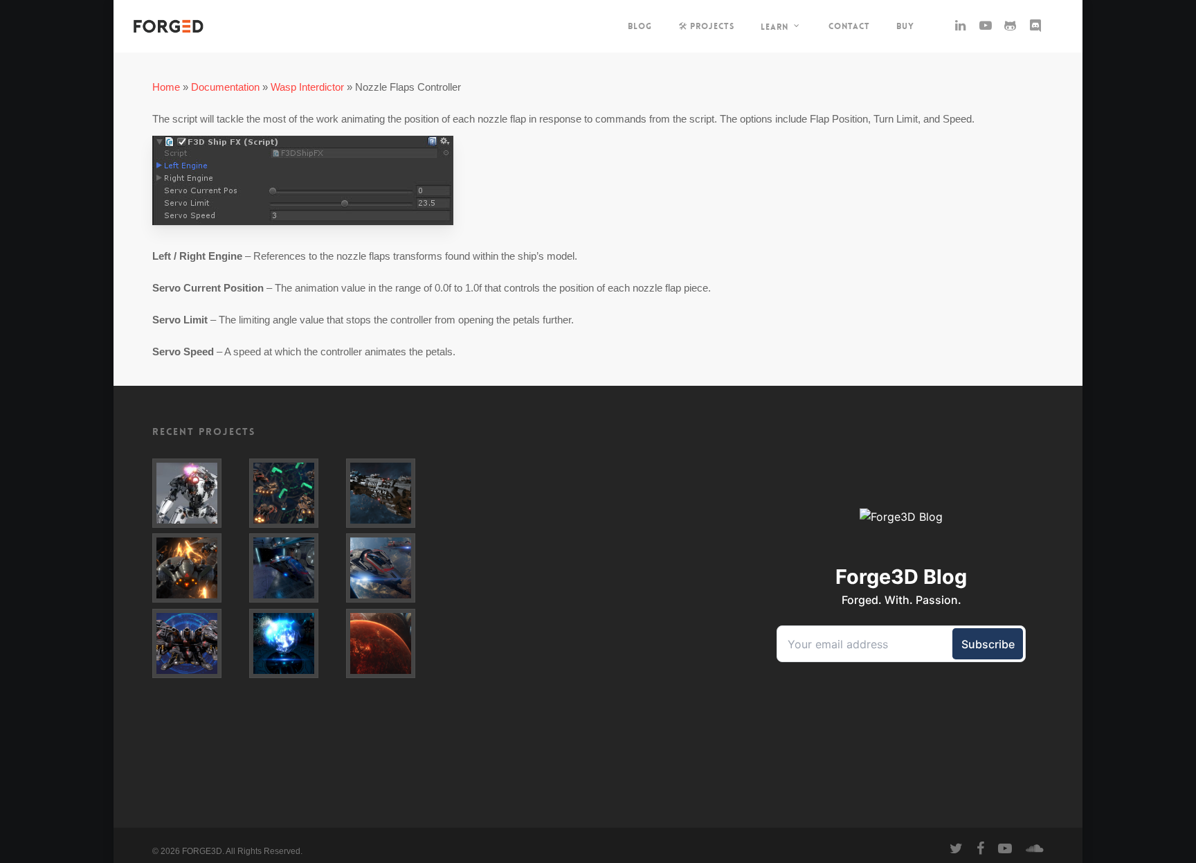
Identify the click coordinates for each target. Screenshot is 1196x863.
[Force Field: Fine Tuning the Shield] (295, 568)
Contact (849, 26)
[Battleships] (295, 493)
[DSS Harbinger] (391, 493)
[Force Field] (295, 643)
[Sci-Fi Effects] (198, 643)
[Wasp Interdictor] (391, 568)
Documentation (225, 87)
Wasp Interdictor (307, 87)
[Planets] (391, 643)
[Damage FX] (198, 493)
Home (166, 87)
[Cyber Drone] (198, 568)
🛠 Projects (706, 26)
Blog (640, 26)
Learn (774, 26)
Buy (905, 26)
